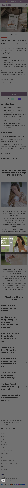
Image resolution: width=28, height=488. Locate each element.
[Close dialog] (26, 236)
